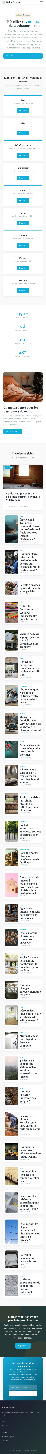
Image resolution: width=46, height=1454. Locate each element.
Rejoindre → (23, 1346)
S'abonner (16, 1394)
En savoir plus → (12, 431)
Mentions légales (8, 1437)
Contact (5, 1440)
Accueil (4, 1425)
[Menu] (42, 2)
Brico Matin (11, 2)
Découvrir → (11, 56)
